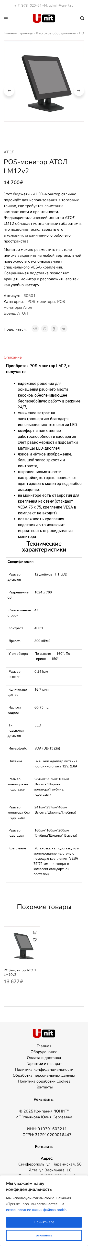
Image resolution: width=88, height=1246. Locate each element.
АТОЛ (9, 152)
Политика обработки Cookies (44, 1081)
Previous (9, 90)
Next (79, 90)
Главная (44, 1046)
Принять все (44, 1222)
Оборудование (44, 1052)
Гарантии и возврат (44, 1063)
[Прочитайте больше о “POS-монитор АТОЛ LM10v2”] (35, 932)
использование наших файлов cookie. (36, 1209)
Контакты (44, 1087)
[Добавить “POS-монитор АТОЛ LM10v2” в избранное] (35, 940)
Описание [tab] (13, 357)
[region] (44, 1210)
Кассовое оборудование (56, 33)
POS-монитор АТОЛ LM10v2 (20, 972)
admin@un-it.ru (61, 5)
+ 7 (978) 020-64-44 (30, 5)
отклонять (44, 1235)
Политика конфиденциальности (44, 1069)
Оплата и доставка (44, 1057)
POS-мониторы (41, 301)
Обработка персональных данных (44, 1075)
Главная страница (18, 33)
